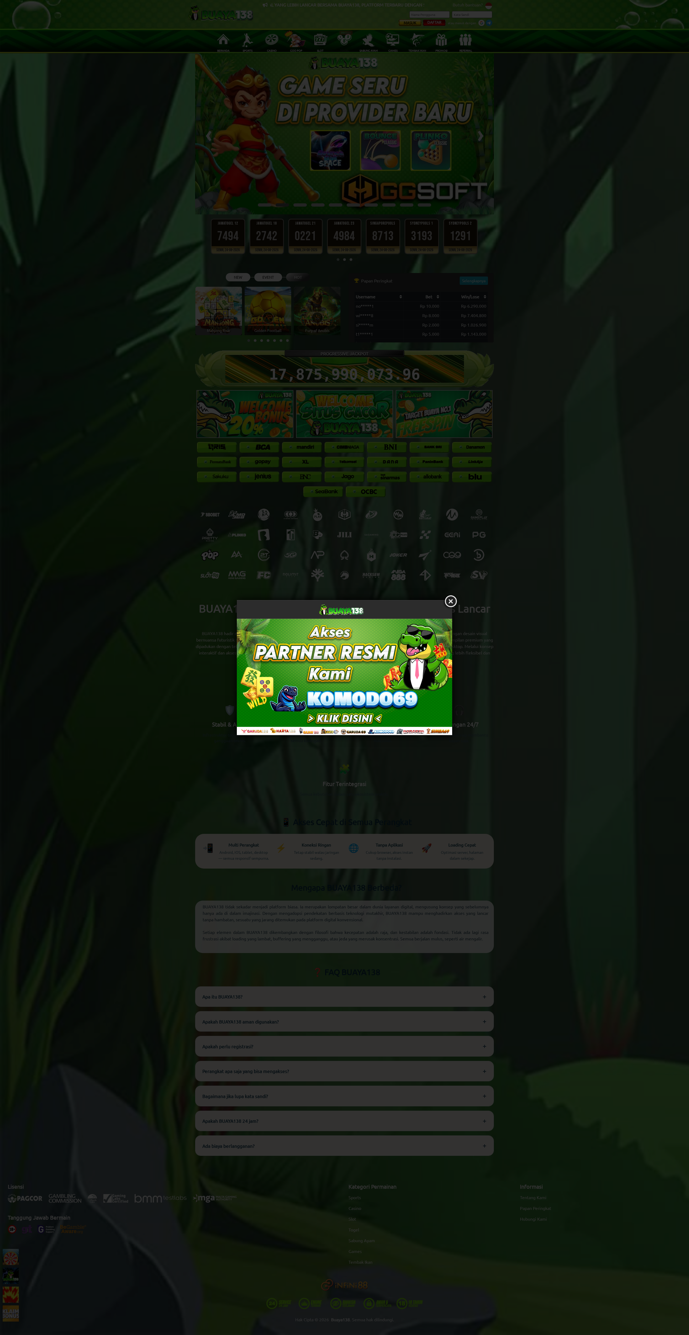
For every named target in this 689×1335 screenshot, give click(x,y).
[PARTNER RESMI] (344, 677)
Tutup (451, 601)
